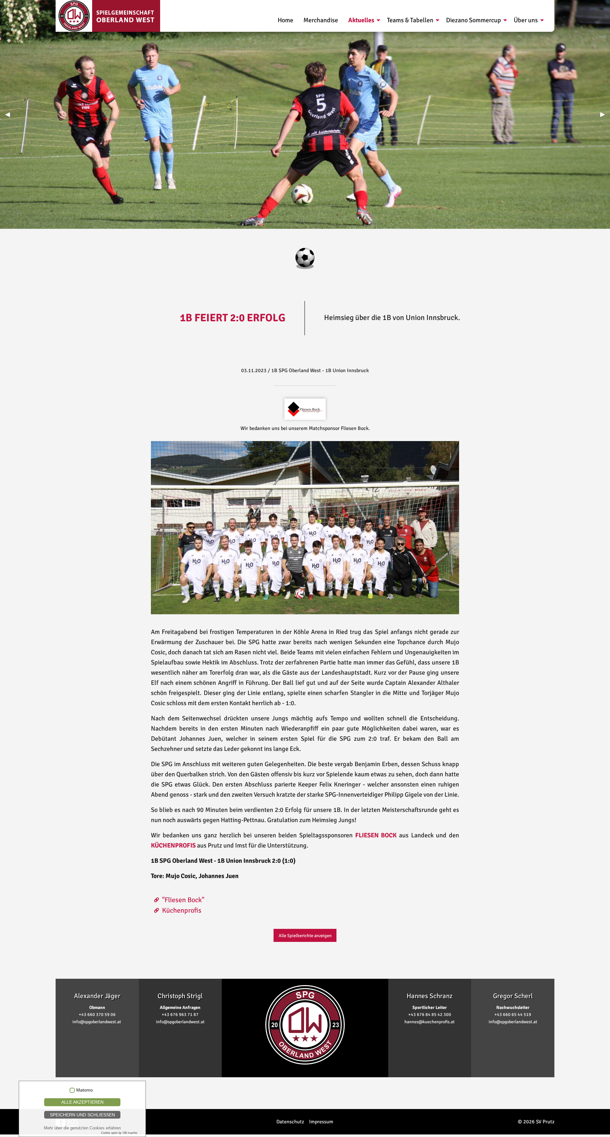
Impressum (321, 1122)
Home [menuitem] (285, 20)
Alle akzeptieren (82, 1102)
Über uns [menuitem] (526, 20)
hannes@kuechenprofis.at (429, 1022)
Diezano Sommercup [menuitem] (473, 20)
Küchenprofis (181, 910)
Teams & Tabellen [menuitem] (410, 20)
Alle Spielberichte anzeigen (305, 935)
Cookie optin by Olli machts (119, 1132)
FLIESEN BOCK (376, 835)
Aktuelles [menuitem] (361, 20)
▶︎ (605, 114)
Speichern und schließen (82, 1114)
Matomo (84, 1090)
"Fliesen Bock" (183, 899)
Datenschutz (290, 1122)
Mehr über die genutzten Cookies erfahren (82, 1128)
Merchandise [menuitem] (320, 20)
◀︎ (10, 114)
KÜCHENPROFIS (173, 845)
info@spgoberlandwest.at (96, 1022)
